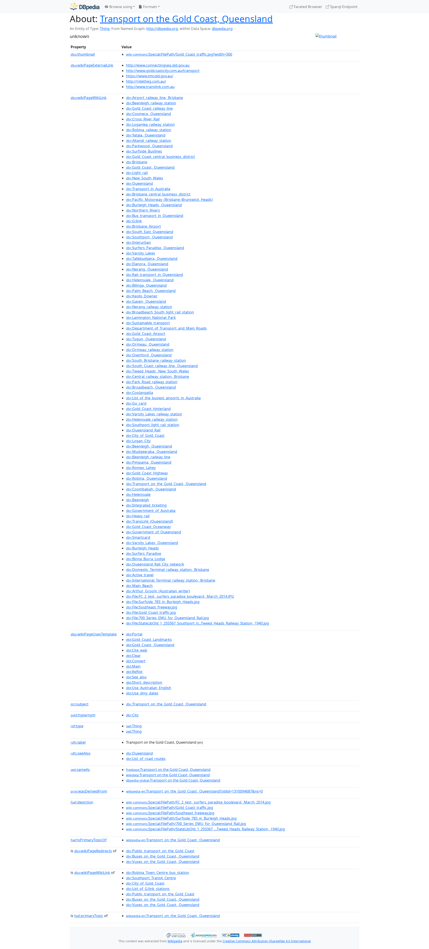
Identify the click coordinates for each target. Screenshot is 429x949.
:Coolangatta (139, 392)
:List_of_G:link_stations (148, 888)
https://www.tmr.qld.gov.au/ (149, 76)
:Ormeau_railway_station (149, 349)
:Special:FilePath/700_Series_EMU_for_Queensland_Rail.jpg (186, 823)
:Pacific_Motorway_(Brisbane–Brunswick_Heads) (169, 199)
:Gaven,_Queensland (146, 301)
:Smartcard (138, 537)
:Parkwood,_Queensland (149, 145)
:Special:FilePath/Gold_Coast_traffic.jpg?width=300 (179, 54)
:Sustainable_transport (148, 322)
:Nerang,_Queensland (147, 269)
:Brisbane (136, 162)
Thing (104, 28)
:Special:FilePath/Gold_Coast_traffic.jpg (169, 807)
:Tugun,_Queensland (146, 339)
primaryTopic (88, 915)
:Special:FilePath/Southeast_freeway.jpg (170, 812)
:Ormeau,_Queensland (147, 344)
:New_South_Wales (144, 178)
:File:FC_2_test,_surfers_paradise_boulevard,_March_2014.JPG (180, 596)
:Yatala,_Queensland (145, 135)
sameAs (80, 769)
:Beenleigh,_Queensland (149, 446)
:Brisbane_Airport (143, 226)
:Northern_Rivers (143, 210)
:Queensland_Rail (143, 430)
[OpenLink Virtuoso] (175, 934)
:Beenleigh (137, 499)
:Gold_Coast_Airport (145, 333)
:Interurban (138, 242)
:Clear (133, 655)
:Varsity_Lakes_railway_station (154, 414)
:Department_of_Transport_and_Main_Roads (166, 328)
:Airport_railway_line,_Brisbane (154, 97)
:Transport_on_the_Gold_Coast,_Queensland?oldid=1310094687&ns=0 (194, 791)
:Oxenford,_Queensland (149, 355)
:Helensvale (138, 494)
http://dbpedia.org (162, 28)
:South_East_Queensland (149, 231)
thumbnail (83, 54)
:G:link (134, 221)
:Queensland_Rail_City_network (155, 564)
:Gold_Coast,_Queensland (150, 167)
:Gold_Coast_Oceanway (148, 526)
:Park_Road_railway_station (151, 381)
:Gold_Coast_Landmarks (149, 639)
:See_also (136, 677)
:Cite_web (136, 650)
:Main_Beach (139, 585)
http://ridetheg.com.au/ (146, 81)
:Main (133, 666)
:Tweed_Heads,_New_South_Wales (157, 371)
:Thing (134, 726)
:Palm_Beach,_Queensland (151, 290)
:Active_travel (140, 574)
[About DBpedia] (84, 6)
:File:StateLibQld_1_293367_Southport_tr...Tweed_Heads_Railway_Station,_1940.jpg (197, 623)
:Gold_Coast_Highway (147, 473)
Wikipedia (175, 941)
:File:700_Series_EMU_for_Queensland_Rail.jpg (167, 617)
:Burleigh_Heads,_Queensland (154, 204)
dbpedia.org (222, 28)
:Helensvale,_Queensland (150, 280)
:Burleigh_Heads (142, 548)
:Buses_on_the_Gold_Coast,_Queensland (162, 856)
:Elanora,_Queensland (147, 263)
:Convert (135, 661)
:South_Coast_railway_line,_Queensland (162, 365)
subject (79, 704)
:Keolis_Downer (142, 296)
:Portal (134, 634)
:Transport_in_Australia (148, 188)
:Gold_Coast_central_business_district (160, 156)
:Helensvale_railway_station (152, 419)
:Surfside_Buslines (144, 151)
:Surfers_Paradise (143, 553)
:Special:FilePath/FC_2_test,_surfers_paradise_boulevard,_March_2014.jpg (198, 802)
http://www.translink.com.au (150, 86)
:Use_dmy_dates (142, 693)
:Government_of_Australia (150, 510)
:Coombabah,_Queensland (151, 489)
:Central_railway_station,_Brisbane (157, 376)
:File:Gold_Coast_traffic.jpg (151, 612)
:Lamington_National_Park (151, 317)
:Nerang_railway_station (149, 306)
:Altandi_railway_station (148, 140)
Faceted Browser (307, 6)
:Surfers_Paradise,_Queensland (155, 247)
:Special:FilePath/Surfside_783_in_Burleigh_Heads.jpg (181, 818)
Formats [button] (149, 6)
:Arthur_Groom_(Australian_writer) (158, 591)
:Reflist (134, 671)
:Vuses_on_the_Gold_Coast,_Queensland (162, 861)
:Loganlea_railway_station (150, 124)
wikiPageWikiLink (89, 97)
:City (132, 715)
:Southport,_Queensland (149, 237)
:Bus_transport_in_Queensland (154, 215)
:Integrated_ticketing (146, 505)
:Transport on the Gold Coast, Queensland (168, 769)
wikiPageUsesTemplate (94, 634)
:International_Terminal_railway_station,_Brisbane (170, 580)
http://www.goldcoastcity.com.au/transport (163, 70)
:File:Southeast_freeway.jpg (151, 607)
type (77, 726)
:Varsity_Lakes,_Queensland (152, 542)
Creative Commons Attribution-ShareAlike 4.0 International (267, 941)
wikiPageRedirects (93, 850)
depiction (82, 802)
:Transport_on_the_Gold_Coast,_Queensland (166, 483)
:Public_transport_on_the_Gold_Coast (160, 850)
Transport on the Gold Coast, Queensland (186, 19)
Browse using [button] (120, 6)
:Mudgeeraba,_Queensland (151, 451)
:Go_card (136, 403)
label (78, 742)
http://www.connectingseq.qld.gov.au (157, 65)
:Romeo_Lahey (141, 467)
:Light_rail (137, 172)
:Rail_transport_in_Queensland (154, 274)
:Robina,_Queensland (146, 478)
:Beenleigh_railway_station (151, 103)
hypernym (83, 715)
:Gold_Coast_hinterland (148, 408)
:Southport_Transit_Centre (151, 877)
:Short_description (144, 682)
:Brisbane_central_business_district (158, 194)
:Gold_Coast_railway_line (149, 108)
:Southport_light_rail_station (152, 424)
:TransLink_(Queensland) (149, 521)
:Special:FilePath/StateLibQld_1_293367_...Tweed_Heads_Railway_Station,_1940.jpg (205, 829)
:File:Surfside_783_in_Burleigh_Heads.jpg (163, 601)
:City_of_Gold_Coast (145, 435)
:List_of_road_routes (146, 758)
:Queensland (139, 183)
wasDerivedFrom (89, 791)
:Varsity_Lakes (140, 253)
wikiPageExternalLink (92, 65)
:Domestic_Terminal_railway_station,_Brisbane (167, 569)
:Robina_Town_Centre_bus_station (157, 872)
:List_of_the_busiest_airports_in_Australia (163, 398)
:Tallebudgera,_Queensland (151, 258)
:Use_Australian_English (148, 687)
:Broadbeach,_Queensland (151, 387)
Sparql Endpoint (343, 6)
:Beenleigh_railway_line (148, 457)
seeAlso (80, 753)
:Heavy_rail (137, 515)
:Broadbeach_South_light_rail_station (160, 312)
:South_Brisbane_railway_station (156, 360)
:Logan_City (138, 440)
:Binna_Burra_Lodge (145, 558)
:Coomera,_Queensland (148, 113)
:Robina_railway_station (148, 129)
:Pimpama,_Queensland (148, 462)
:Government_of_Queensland (153, 532)
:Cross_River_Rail (143, 119)
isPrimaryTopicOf (89, 839)
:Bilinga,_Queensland (146, 285)
